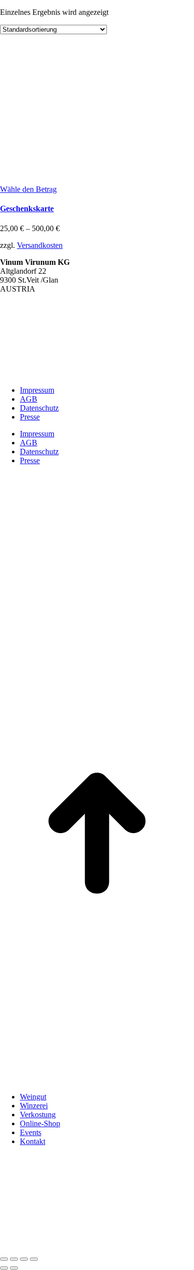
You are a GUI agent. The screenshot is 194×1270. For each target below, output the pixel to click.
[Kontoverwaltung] (70, 1247)
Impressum (37, 390)
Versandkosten (40, 245)
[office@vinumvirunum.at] (10, 1247)
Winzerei (34, 1105)
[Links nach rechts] (14, 1268)
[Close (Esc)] (4, 1259)
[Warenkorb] (50, 1247)
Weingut (33, 1096)
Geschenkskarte (27, 208)
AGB (28, 399)
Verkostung (38, 1114)
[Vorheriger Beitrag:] (4, 1268)
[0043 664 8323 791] (30, 1247)
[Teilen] (14, 1259)
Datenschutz (39, 408)
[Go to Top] (97, 927)
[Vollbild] (24, 1259)
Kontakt (32, 1141)
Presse (30, 417)
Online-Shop (40, 1123)
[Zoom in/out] (34, 1259)
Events (30, 1132)
